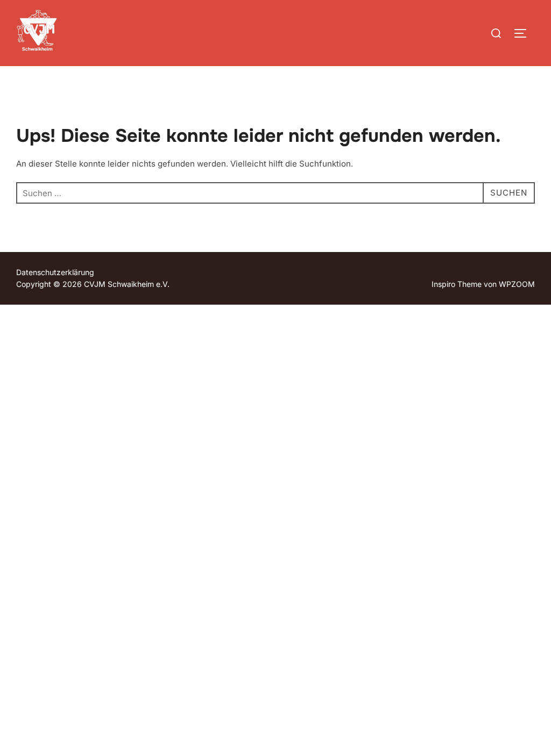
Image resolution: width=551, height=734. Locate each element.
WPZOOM (517, 284)
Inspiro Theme (457, 284)
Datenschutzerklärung (55, 272)
